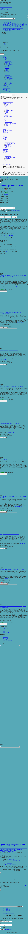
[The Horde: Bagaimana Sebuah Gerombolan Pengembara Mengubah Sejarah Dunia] (8, 601)
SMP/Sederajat (8, 147)
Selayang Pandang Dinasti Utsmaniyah (9, 350)
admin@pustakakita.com (11, 864)
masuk (6, 251)
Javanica (7, 71)
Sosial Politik (5, 155)
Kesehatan (5, 136)
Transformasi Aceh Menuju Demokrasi (11, 29)
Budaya (4, 118)
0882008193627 (17, 860)
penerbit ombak (6, 235)
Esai (6, 108)
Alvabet (7, 59)
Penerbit (5, 57)
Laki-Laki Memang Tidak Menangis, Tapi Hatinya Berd (15, 25)
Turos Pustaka (8, 83)
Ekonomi (5, 119)
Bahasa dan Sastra (7, 103)
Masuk (2, 929)
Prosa (6, 112)
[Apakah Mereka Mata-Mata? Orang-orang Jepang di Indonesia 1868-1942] (8, 308)
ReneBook (7, 81)
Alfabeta (7, 58)
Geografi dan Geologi (7, 130)
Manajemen (8, 124)
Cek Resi (5, 90)
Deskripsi (2, 217)
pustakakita (9, 863)
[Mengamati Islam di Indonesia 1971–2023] (8, 529)
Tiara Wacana (8, 82)
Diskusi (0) (14, 217)
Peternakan (5, 151)
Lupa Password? (8, 929)
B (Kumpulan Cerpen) (7, 22)
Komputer (5, 137)
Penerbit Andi (8, 77)
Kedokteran (5, 132)
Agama (4, 101)
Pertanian (5, 150)
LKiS (6, 72)
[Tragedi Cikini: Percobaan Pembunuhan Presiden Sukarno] (8, 455)
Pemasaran (7, 126)
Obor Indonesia (8, 76)
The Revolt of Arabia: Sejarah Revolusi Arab (9, 423)
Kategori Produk (4, 96)
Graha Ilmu (7, 66)
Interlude (7, 68)
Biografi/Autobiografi (7, 116)
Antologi (7, 104)
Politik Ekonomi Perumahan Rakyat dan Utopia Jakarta (12, 569)
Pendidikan (5, 140)
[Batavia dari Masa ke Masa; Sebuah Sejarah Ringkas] (8, 381)
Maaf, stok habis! (4, 327)
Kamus (6, 109)
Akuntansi (7, 120)
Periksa (2, 54)
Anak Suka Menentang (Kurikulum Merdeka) (13, 28)
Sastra (6, 115)
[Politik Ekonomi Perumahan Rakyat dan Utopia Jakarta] (8, 566)
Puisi (6, 113)
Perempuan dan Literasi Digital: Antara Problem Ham (15, 26)
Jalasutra (7, 70)
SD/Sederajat (8, 145)
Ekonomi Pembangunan (10, 123)
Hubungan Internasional (10, 157)
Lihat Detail (5, 291)
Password (2, 923)
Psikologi (5, 152)
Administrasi (8, 156)
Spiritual (4, 162)
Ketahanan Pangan (7, 30)
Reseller (4, 630)
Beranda (4, 56)
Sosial (6, 160)
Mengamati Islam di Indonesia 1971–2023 (9, 534)
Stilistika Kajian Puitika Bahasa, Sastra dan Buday (13, 23)
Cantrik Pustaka (8, 62)
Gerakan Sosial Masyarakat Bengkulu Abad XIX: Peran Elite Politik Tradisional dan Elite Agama (13, 276)
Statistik (7, 128)
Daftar (20, 932)
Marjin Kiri (7, 75)
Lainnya (4, 138)
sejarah (11, 235)
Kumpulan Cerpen (9, 110)
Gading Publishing (9, 64)
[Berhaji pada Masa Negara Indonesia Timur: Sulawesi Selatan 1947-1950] (8, 491)
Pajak (6, 125)
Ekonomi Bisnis (8, 122)
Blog (4, 117)
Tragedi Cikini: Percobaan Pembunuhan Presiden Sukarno (13, 459)
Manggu (7, 74)
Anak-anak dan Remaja (8, 102)
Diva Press (7, 63)
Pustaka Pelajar (8, 79)
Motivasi (4, 139)
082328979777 (11, 859)
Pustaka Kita (5, 628)
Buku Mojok (8, 61)
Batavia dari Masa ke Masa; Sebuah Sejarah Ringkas (11, 386)
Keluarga (5, 135)
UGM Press (7, 84)
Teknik (4, 163)
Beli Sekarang (3, 209)
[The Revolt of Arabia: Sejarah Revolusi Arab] (8, 418)
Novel (6, 111)
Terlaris (4, 85)
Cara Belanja (5, 86)
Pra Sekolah (8, 144)
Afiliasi (4, 631)
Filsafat (4, 129)
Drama (6, 106)
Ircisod (6, 69)
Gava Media (8, 65)
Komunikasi (7, 158)
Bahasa (7, 105)
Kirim (14, 18)
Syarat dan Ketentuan (8, 640)
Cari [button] (13, 95)
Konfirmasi (5, 89)
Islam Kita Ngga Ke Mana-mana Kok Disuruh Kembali (15, 24)
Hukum (4, 131)
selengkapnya (17, 286)
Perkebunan (5, 149)
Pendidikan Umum (9, 142)
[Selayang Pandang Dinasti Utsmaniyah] (8, 345)
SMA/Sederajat (8, 146)
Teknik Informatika (7, 164)
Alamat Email (3, 920)
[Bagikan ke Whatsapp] (6, 211)
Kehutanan (5, 133)
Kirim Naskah (6, 632)
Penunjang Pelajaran (10, 143)
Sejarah (4, 153)
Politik (6, 159)
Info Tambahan (8, 217)
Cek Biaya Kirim (6, 88)
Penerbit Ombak (9, 78)
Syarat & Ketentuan (7, 91)
